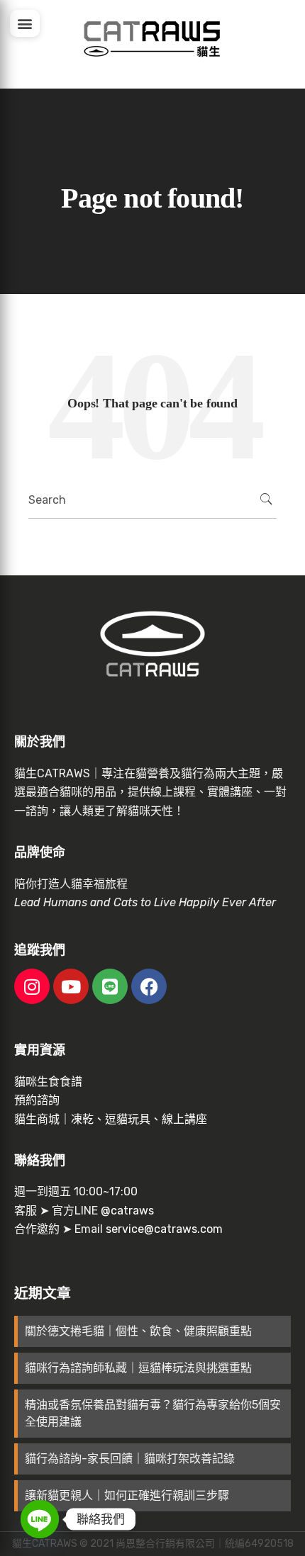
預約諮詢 (37, 1100)
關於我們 (39, 742)
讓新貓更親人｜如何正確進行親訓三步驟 (127, 1495)
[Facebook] (149, 986)
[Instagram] (32, 986)
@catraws (127, 1210)
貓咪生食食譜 (48, 1081)
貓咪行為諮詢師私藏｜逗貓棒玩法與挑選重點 (138, 1368)
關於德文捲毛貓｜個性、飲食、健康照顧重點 (138, 1331)
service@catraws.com (164, 1229)
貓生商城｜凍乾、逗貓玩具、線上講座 (110, 1119)
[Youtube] (71, 986)
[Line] (110, 986)
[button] (25, 23)
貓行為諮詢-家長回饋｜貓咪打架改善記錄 (130, 1458)
